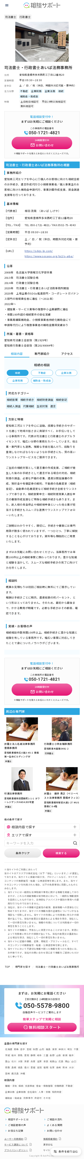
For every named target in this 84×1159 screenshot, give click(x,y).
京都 (26, 1061)
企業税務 (17, 380)
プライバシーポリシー (16, 1150)
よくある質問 (54, 1125)
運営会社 (48, 1144)
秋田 (35, 1049)
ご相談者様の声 (17, 1125)
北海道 (8, 1049)
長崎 (58, 1067)
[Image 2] (44, 59)
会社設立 (32, 1091)
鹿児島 (15, 1073)
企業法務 (66, 372)
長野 (52, 1055)
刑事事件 (28, 1097)
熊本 (65, 1067)
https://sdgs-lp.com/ (39, 251)
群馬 (20, 1055)
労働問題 (59, 1085)
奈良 (45, 1061)
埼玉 (69, 1049)
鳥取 (7, 1067)
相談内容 (17, 354)
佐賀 (52, 1067)
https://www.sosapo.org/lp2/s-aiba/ (49, 256)
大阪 (20, 1061)
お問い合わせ (54, 1130)
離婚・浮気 (11, 1085)
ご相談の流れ (54, 1119)
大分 (71, 1067)
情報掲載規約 (50, 1138)
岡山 (67, 1061)
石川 (13, 1061)
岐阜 (39, 1055)
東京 (54, 1049)
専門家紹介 (41, 354)
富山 (7, 1061)
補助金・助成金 (42, 380)
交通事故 (30, 1085)
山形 (41, 1049)
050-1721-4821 (44, 132)
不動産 (42, 372)
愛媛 (33, 1067)
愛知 (26, 1055)
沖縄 (22, 1073)
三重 (45, 1055)
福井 (71, 1055)
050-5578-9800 (46, 1005)
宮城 (29, 1049)
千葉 (76, 1049)
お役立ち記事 (15, 1130)
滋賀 (39, 1061)
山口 (73, 1061)
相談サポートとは (18, 1119)
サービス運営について (16, 1144)
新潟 (65, 1055)
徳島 (20, 1067)
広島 (61, 1061)
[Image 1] (40, 59)
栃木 (13, 1055)
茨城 (7, 1055)
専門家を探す (23, 966)
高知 (39, 1067)
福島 (48, 1049)
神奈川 (62, 1049)
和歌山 (53, 1061)
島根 (13, 1067)
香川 (26, 1067)
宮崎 (7, 1073)
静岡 (33, 1055)
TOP (7, 966)
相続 (17, 372)
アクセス (67, 354)
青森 (16, 1049)
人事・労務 (44, 1091)
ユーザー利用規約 (13, 1138)
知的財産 (57, 1091)
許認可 (38, 1097)
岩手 (22, 1049)
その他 (46, 1097)
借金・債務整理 (44, 1085)
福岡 (45, 1067)
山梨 (58, 1055)
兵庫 (33, 1061)
